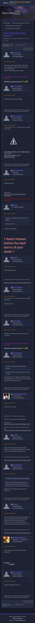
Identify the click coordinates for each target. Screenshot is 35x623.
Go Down (5, 45)
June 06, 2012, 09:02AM (9, 546)
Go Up (4, 605)
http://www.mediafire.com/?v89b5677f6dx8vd (12, 156)
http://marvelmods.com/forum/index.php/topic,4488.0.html (19, 430)
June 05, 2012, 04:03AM (9, 513)
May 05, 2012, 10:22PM (9, 95)
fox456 (15, 258)
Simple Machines (22, 620)
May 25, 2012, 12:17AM (9, 330)
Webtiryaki (20, 618)
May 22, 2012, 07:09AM (9, 213)
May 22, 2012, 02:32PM (9, 266)
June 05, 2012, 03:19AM (9, 444)
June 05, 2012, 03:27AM (9, 473)
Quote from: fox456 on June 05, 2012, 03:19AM (18, 478)
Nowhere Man (18, 170)
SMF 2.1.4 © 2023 (13, 620)
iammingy (16, 53)
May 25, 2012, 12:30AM (9, 362)
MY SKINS (6, 563)
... (17, 45)
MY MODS (11, 564)
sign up (14, 4)
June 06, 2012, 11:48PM (9, 581)
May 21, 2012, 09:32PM (9, 179)
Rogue (15, 205)
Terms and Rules (16, 616)
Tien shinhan (17, 86)
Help (10, 616)
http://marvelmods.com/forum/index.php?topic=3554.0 (15, 195)
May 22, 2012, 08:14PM (9, 296)
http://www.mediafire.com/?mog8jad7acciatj (17, 152)
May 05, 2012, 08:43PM (9, 61)
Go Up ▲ (24, 616)
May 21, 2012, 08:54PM (9, 125)
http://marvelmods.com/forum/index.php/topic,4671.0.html (19, 424)
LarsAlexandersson (20, 394)
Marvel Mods (8, 13)
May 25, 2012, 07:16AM (9, 403)
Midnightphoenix (19, 538)
